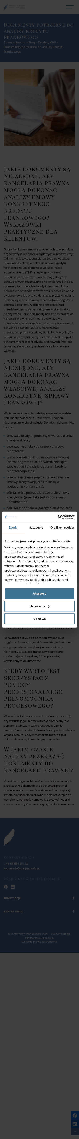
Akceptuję (39, 593)
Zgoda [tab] (13, 527)
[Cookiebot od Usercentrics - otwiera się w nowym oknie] (58, 516)
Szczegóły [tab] (36, 527)
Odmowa (39, 618)
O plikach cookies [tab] (62, 527)
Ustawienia (37, 606)
